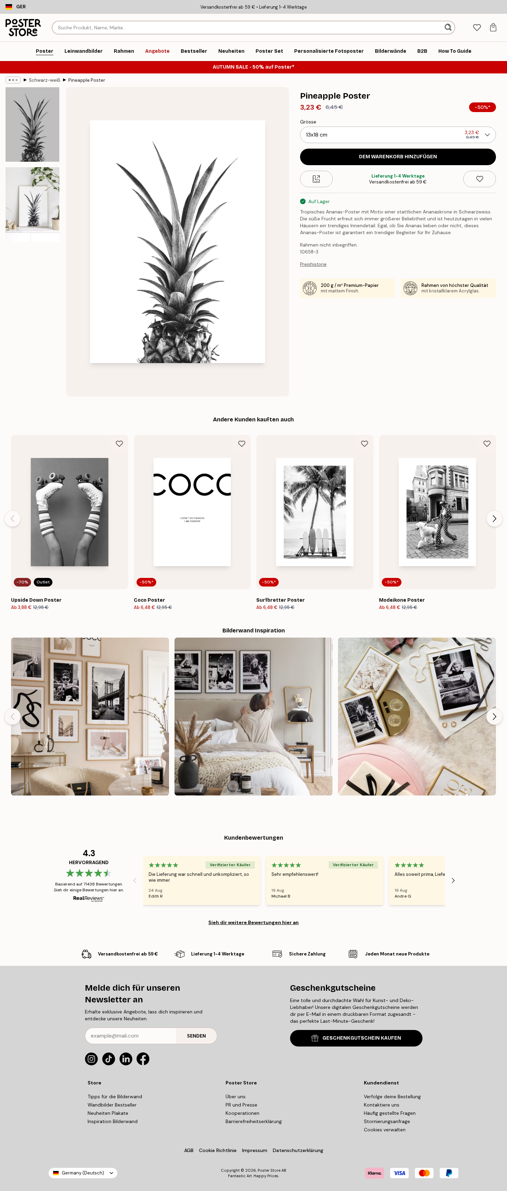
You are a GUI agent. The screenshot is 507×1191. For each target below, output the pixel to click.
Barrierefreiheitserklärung (254, 1121)
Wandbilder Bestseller (112, 1105)
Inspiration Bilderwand (113, 1121)
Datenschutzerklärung (298, 1150)
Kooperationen (242, 1113)
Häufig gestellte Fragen (390, 1113)
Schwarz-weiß (44, 80)
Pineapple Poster (86, 80)
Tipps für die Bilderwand (115, 1096)
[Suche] (449, 27)
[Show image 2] (32, 204)
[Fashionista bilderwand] (90, 716)
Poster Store (269, 1170)
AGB (188, 1150)
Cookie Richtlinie (218, 1150)
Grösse (308, 122)
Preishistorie (313, 264)
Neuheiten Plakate (108, 1113)
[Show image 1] (32, 124)
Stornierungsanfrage (387, 1121)
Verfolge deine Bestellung (392, 1096)
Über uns (236, 1096)
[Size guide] (316, 179)
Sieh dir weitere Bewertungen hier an (253, 922)
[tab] (477, 27)
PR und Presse (241, 1105)
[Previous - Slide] (12, 518)
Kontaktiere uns (381, 1105)
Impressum (254, 1150)
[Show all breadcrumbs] (13, 80)
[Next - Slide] (494, 518)
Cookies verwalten (385, 1130)
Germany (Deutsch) (83, 1173)
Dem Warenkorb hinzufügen (398, 157)
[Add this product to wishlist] (479, 179)
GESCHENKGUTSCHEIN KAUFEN (361, 1038)
